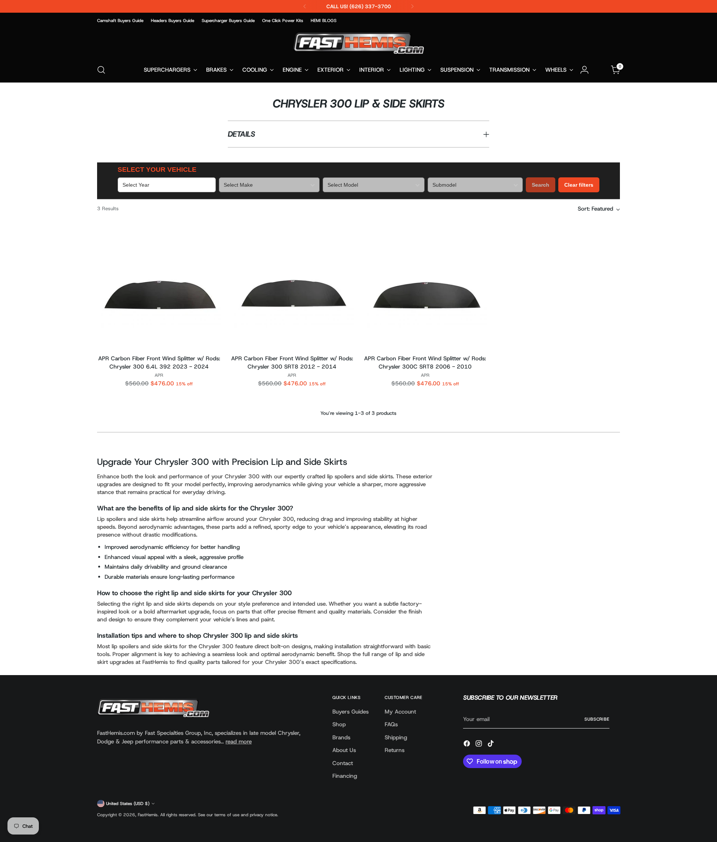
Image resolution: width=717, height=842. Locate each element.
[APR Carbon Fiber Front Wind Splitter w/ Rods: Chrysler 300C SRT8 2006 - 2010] (425, 286)
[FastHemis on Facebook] (467, 745)
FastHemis (148, 815)
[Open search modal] (101, 69)
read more (239, 741)
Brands (341, 737)
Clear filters (578, 185)
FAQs (391, 724)
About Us (344, 750)
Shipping (396, 737)
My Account (400, 711)
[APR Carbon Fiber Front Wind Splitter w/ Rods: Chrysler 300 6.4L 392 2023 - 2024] (159, 286)
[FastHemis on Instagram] (479, 745)
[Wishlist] (600, 69)
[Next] (412, 6)
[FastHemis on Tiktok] (491, 745)
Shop (339, 724)
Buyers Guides (350, 711)
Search (540, 185)
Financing (344, 776)
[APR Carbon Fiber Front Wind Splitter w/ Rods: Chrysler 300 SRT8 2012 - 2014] (292, 286)
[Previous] (305, 6)
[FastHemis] (358, 43)
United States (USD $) (127, 804)
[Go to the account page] (584, 69)
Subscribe (596, 719)
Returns (394, 750)
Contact (342, 763)
